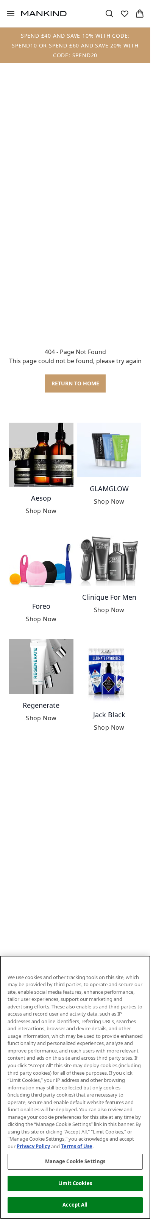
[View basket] (139, 13)
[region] (75, 1087)
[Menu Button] (7, 13)
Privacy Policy (33, 1146)
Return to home (75, 383)
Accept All (74, 1204)
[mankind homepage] (44, 13)
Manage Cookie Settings (75, 1161)
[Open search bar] (109, 13)
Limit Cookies (75, 1183)
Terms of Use (76, 1146)
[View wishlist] (124, 13)
